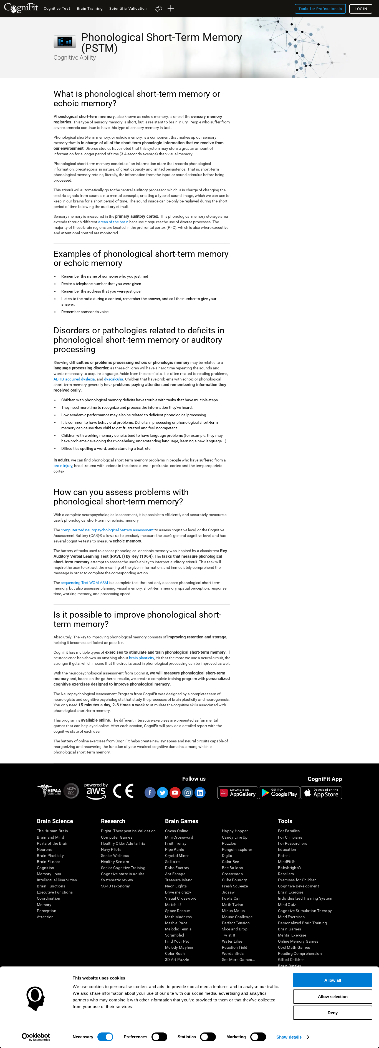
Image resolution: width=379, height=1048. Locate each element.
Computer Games (116, 837)
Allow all (332, 980)
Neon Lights (176, 886)
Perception (46, 911)
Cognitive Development (298, 886)
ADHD (59, 379)
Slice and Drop (234, 929)
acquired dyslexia (80, 379)
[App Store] (321, 792)
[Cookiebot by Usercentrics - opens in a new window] (36, 1037)
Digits (227, 855)
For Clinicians (290, 837)
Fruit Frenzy (175, 843)
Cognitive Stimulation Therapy (305, 911)
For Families (289, 831)
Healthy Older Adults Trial (123, 843)
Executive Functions (55, 892)
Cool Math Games (294, 947)
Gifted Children (291, 959)
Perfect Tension (236, 923)
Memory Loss (49, 874)
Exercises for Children (297, 880)
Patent (284, 855)
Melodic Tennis (178, 929)
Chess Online (176, 831)
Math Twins (232, 904)
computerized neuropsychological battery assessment (107, 530)
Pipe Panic (174, 849)
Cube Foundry (234, 880)
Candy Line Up (235, 837)
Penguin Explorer (237, 849)
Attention (45, 917)
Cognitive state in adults (122, 874)
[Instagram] (187, 792)
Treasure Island (179, 880)
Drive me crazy (178, 892)
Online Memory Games (298, 941)
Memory (44, 904)
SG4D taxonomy (115, 886)
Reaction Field (234, 947)
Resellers (286, 874)
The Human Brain (52, 831)
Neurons (44, 849)
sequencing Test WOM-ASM (84, 582)
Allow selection (333, 996)
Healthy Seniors (115, 861)
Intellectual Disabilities (57, 880)
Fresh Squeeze (235, 886)
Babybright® (289, 868)
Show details (289, 1037)
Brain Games (289, 929)
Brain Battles (289, 966)
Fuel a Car (231, 898)
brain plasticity (141, 658)
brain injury (63, 465)
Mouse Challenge (237, 917)
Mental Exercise (292, 935)
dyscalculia (113, 379)
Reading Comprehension (300, 953)
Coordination (48, 898)
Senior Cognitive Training (123, 868)
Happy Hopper (235, 831)
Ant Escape (175, 874)
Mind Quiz (287, 904)
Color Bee (230, 861)
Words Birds (233, 953)
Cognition (45, 868)
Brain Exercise (290, 892)
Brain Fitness (48, 861)
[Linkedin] (200, 792)
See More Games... (239, 959)
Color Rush (175, 953)
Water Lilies (232, 941)
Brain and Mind (50, 837)
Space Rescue (177, 911)
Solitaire (172, 861)
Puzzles (229, 843)
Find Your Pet (177, 941)
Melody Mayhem (179, 947)
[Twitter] (162, 792)
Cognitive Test (57, 8)
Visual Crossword (180, 898)
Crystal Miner (177, 855)
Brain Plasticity (50, 855)
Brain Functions (51, 886)
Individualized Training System (305, 898)
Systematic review (117, 880)
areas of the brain (113, 222)
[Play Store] (279, 792)
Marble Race (176, 923)
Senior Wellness (115, 855)
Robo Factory (177, 868)
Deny (333, 1012)
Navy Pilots (111, 849)
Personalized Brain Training (302, 923)
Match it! (173, 904)
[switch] (159, 1036)
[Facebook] (150, 792)
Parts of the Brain (53, 843)
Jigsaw (228, 892)
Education (287, 849)
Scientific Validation (128, 8)
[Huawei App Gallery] (237, 792)
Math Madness (178, 917)
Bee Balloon (232, 868)
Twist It (228, 935)
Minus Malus (233, 911)
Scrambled (174, 935)
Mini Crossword (179, 837)
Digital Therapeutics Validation (128, 831)
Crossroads (232, 874)
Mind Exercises (291, 917)
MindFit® (286, 861)
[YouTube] (175, 792)
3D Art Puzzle (177, 959)
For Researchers (292, 843)
